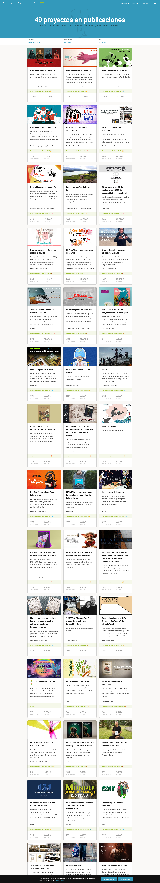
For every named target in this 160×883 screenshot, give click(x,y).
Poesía (92, 25)
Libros (63, 25)
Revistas (117, 25)
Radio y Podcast (104, 25)
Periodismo (82, 25)
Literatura (71, 25)
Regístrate (135, 3)
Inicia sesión (125, 3)
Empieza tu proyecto (24, 3)
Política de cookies (61, 880)
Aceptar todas (125, 879)
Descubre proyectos (9, 3)
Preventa (37, 3)
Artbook (42, 25)
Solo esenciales (109, 879)
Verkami (80, 3)
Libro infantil (53, 25)
